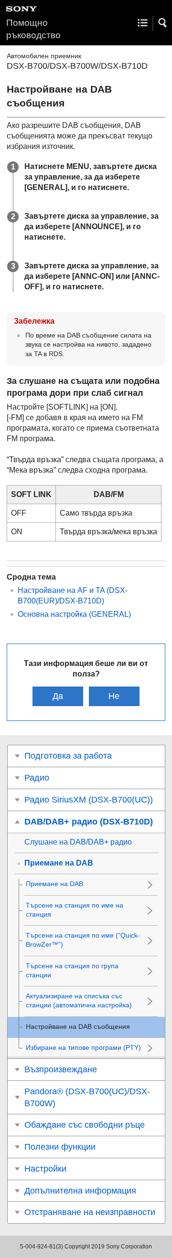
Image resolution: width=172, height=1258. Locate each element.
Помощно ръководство (33, 29)
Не (113, 696)
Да (58, 696)
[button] (163, 23)
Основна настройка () (74, 614)
